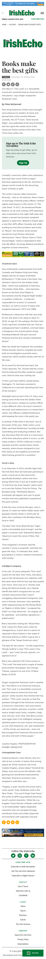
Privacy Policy (23, 939)
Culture (12, 25)
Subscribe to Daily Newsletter (23, 866)
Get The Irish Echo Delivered (23, 871)
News (23, 906)
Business (23, 915)
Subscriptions (23, 944)
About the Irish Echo (23, 935)
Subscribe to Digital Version (23, 875)
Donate (35, 953)
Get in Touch (23, 886)
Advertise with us (23, 891)
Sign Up (23, 162)
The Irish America (23, 924)
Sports (23, 911)
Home (4, 25)
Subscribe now (37, 19)
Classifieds (23, 895)
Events (23, 920)
